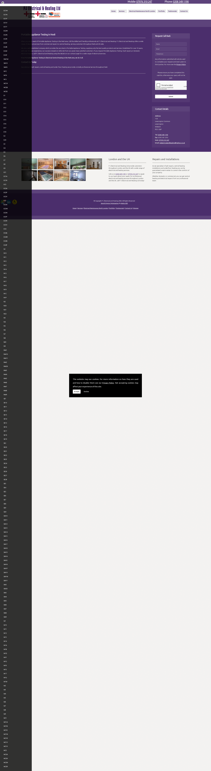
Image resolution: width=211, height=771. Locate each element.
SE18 (5, 435)
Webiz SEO (124, 203)
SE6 (5, 495)
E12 (5, 107)
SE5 (5, 491)
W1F (5, 657)
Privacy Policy (108, 383)
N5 (5, 326)
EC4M (6, 237)
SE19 (5, 439)
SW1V (6, 572)
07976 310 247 (144, 1)
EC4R (5, 47)
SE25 (5, 467)
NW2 (5, 362)
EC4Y (5, 55)
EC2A (5, 188)
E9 (4, 168)
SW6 (5, 605)
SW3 (5, 593)
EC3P (5, 217)
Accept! (76, 391)
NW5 (5, 378)
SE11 (5, 407)
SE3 (5, 483)
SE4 (5, 487)
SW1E (5, 560)
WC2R (6, 766)
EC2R (5, 39)
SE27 (5, 475)
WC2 (5, 750)
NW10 (6, 354)
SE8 (5, 504)
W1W (5, 681)
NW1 (5, 350)
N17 (5, 281)
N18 (5, 285)
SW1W (6, 576)
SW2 (5, 584)
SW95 (5, 67)
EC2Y (5, 43)
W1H (5, 75)
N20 (5, 305)
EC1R (5, 180)
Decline (86, 391)
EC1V (5, 23)
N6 (5, 330)
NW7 (5, 386)
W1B (5, 649)
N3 (5, 318)
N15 (5, 273)
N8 (5, 338)
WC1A (6, 722)
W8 (5, 710)
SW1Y (5, 580)
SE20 (5, 447)
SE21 (5, 451)
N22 (5, 314)
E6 (4, 156)
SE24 (5, 463)
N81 (5, 342)
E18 (5, 132)
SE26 (5, 471)
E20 (5, 140)
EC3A (5, 204)
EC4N (5, 241)
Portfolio (161, 11)
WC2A (6, 754)
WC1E (6, 730)
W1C (5, 71)
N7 (5, 334)
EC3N (5, 213)
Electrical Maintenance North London (142, 11)
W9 (5, 714)
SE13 (5, 415)
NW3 (5, 370)
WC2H (6, 758)
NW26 (6, 366)
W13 (5, 637)
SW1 (5, 512)
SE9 (5, 508)
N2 (5, 301)
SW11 (5, 520)
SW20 (5, 588)
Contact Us (184, 11)
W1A (5, 645)
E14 (5, 115)
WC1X (6, 746)
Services (121, 11)
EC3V (5, 225)
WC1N (6, 734)
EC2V (5, 196)
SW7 (5, 609)
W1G (5, 661)
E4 (4, 148)
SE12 (5, 411)
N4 (5, 322)
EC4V (5, 51)
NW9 (5, 394)
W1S (5, 669)
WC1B (6, 726)
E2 (4, 136)
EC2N (5, 35)
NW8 (5, 390)
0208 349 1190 (181, 1)
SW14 (5, 532)
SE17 (5, 431)
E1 (4, 95)
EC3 (5, 200)
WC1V (6, 742)
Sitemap (135, 208)
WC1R (6, 738)
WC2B (6, 87)
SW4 (5, 597)
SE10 (5, 403)
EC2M (6, 31)
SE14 (5, 419)
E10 (5, 99)
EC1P (5, 18)
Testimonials (172, 11)
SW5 (5, 601)
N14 (5, 269)
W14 (5, 641)
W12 (5, 633)
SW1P (5, 568)
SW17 (5, 544)
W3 (5, 690)
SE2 (5, 443)
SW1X (6, 63)
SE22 (5, 455)
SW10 (5, 516)
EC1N (5, 14)
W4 (5, 694)
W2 (5, 685)
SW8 (5, 613)
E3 (4, 144)
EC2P (5, 192)
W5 (5, 698)
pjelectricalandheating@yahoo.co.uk (172, 143)
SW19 (5, 552)
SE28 (5, 479)
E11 (5, 103)
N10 (5, 253)
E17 (5, 128)
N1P (5, 297)
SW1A (6, 556)
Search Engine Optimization (110, 203)
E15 (5, 120)
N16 (5, 277)
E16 (5, 124)
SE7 (5, 500)
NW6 (5, 382)
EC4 (5, 229)
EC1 (5, 172)
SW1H (6, 564)
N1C (5, 293)
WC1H (6, 83)
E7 (4, 160)
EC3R (5, 221)
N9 (5, 346)
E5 (4, 152)
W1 (5, 621)
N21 (5, 310)
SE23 (5, 459)
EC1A (5, 176)
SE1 (5, 398)
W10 (5, 625)
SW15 (5, 536)
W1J (5, 79)
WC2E (6, 91)
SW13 (5, 528)
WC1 (5, 718)
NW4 (5, 374)
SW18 (5, 548)
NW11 (6, 358)
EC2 (5, 184)
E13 (5, 111)
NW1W (6, 59)
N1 (5, 249)
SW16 (5, 540)
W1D (5, 653)
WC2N (6, 762)
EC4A (5, 233)
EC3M (6, 208)
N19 (5, 289)
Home (113, 11)
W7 (5, 706)
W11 (5, 629)
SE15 (5, 423)
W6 (5, 702)
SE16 (5, 427)
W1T (5, 673)
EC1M (6, 10)
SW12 (5, 524)
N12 (5, 261)
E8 (4, 164)
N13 (5, 265)
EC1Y (5, 27)
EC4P (5, 245)
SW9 (5, 617)
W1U (5, 677)
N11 (5, 257)
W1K (5, 665)
